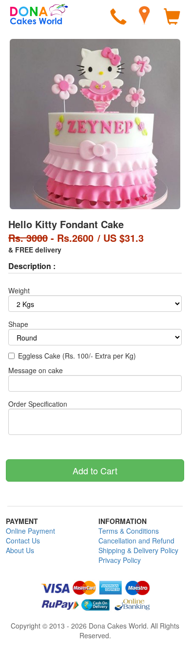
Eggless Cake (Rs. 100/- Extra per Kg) (77, 356)
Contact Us (23, 540)
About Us (20, 550)
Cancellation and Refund (136, 540)
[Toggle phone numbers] (118, 18)
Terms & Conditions (128, 531)
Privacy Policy (119, 560)
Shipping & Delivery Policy (138, 550)
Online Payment (30, 531)
